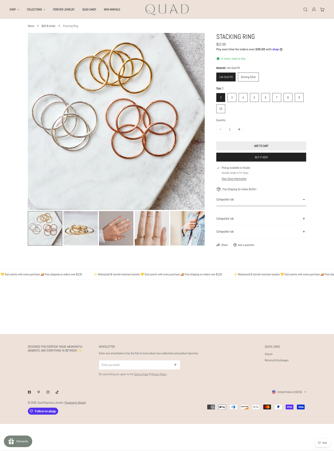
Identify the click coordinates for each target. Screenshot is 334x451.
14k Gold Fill (226, 77)
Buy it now (261, 157)
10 (220, 108)
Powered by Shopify (75, 402)
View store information (234, 178)
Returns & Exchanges (277, 360)
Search (269, 354)
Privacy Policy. (159, 374)
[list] (116, 121)
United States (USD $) (289, 392)
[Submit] (175, 364)
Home (31, 26)
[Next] (195, 122)
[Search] (305, 9)
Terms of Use (141, 374)
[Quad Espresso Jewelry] (167, 9)
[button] (322, 9)
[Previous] (37, 122)
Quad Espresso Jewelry (50, 402)
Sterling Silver (248, 77)
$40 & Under (48, 26)
